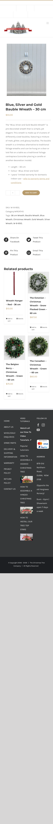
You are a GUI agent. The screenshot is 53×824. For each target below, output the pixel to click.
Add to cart (31, 193)
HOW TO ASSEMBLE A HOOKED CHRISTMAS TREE (26, 464)
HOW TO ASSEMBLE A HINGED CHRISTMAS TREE (26, 495)
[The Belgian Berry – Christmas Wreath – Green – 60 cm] (14, 348)
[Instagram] (43, 425)
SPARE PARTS (10, 443)
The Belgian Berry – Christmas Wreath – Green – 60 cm (14, 372)
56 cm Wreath (17, 215)
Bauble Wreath (32, 215)
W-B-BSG (17, 223)
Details (20, 319)
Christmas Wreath (22, 219)
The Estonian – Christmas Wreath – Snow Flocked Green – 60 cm (38, 305)
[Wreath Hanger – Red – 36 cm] (14, 284)
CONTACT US (10, 489)
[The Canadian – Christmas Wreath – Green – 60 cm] (38, 346)
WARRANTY (9, 463)
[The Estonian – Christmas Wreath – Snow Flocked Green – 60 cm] (38, 282)
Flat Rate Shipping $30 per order (32, 3)
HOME (7, 421)
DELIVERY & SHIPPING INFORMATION (10, 453)
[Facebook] (38, 425)
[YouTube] (38, 429)
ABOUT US (8, 427)
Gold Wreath (38, 219)
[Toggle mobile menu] (47, 23)
